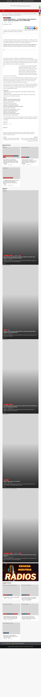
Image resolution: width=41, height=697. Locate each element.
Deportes (9, 17)
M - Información (16, 553)
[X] (34, 28)
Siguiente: (29, 139)
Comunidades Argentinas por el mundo (13, 133)
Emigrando (24, 133)
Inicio (3, 643)
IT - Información (16, 255)
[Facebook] (30, 28)
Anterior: (11, 138)
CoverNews (26, 646)
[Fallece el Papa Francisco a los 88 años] (20, 450)
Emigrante (27, 133)
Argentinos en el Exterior (12, 132)
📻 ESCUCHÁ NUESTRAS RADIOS (18, 643)
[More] (37, 28)
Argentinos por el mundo (20, 132)
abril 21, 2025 (10, 482)
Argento (25, 132)
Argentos (28, 132)
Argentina (5, 17)
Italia (4, 157)
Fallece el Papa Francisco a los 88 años (11, 481)
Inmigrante (5, 134)
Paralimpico (8, 134)
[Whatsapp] (26, 28)
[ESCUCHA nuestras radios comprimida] (10, 70)
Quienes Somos (8, 643)
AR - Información (6, 177)
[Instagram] (28, 28)
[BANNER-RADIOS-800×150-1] (20, 52)
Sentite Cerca (13, 134)
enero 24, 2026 (10, 259)
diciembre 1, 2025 (10, 333)
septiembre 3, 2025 (10, 408)
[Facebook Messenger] (32, 28)
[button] (3, 10)
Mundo (20, 553)
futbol (33, 133)
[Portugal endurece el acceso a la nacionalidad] (11, 590)
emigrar (31, 133)
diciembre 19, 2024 (10, 557)
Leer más (4, 263)
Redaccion (5, 259)
